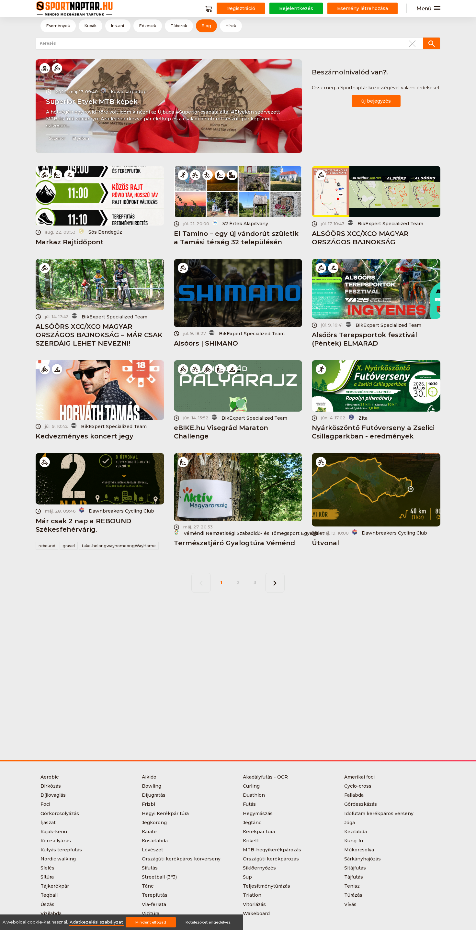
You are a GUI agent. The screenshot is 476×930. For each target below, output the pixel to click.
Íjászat (48, 822)
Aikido (149, 777)
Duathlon (254, 795)
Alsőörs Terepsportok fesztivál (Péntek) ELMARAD (364, 339)
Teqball (49, 895)
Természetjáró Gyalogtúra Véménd (234, 543)
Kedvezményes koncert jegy (84, 436)
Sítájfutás (355, 867)
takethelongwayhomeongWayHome (119, 545)
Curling (251, 786)
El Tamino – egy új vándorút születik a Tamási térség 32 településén (236, 238)
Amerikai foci (359, 777)
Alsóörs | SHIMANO (206, 343)
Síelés (47, 867)
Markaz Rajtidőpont (70, 242)
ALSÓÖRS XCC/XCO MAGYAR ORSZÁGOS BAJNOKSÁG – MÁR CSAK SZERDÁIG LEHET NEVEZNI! (99, 335)
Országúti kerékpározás (271, 858)
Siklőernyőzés (259, 867)
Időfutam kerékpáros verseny (379, 813)
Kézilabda (355, 831)
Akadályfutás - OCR (265, 777)
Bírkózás (50, 786)
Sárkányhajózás (362, 858)
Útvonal (325, 543)
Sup (247, 877)
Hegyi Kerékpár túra (165, 813)
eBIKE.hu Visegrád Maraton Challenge (221, 432)
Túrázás (353, 895)
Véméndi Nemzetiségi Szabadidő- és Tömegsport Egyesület (251, 533)
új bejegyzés (376, 101)
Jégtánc (252, 822)
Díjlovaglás (53, 795)
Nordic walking (58, 858)
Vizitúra (150, 913)
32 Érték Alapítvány (245, 223)
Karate (149, 831)
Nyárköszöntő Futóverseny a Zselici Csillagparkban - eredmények (373, 432)
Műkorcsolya (359, 849)
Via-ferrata (154, 904)
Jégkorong (154, 822)
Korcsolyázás (55, 840)
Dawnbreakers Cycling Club (121, 511)
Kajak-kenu (53, 831)
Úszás (47, 904)
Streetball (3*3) (159, 877)
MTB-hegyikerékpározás (272, 849)
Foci (45, 804)
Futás (249, 804)
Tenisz (352, 886)
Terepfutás (154, 895)
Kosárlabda (155, 840)
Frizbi (148, 804)
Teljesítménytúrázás (266, 886)
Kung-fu (353, 840)
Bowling (151, 786)
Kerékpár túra (259, 831)
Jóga (349, 822)
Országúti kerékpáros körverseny (181, 858)
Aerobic (49, 777)
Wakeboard (256, 913)
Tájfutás (353, 877)
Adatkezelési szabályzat (96, 922)
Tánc (147, 886)
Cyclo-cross (357, 786)
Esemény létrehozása (362, 8)
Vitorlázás (254, 904)
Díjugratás (153, 795)
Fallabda (354, 795)
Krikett (251, 840)
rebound (47, 545)
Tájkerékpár (54, 886)
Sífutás (150, 867)
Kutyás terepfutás (61, 849)
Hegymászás (258, 813)
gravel (68, 545)
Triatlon (252, 895)
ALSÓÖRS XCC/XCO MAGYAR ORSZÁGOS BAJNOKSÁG (360, 238)
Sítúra (47, 877)
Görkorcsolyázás (59, 813)
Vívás (350, 904)
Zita (363, 418)
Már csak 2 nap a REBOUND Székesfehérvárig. (83, 525)
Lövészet (152, 849)
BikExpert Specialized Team (390, 223)
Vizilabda (51, 913)
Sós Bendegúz (105, 232)
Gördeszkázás (360, 804)
